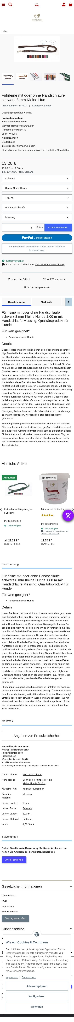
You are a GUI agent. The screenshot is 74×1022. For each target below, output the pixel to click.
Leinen (48, 105)
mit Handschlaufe (32, 774)
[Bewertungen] (47, 515)
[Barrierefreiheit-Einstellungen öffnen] (68, 515)
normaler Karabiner (33, 788)
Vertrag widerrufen (15, 918)
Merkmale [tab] (46, 302)
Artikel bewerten (14, 859)
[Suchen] (10, 4)
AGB (4, 900)
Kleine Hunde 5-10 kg (34, 783)
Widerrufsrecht (10, 911)
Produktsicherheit (12, 521)
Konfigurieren (37, 996)
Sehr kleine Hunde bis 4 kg (37, 779)
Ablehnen (37, 1006)
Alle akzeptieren (37, 986)
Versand (29, 171)
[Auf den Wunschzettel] (52, 44)
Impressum (12, 977)
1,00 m (26, 813)
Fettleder (27, 819)
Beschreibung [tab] (16, 302)
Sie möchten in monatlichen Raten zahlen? (37, 248)
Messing (27, 794)
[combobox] (37, 178)
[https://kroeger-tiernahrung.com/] (37, 17)
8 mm (26, 803)
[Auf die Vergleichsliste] (43, 44)
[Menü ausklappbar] (3, 4)
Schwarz (27, 808)
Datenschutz (29, 977)
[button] (63, 4)
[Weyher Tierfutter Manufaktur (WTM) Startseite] (37, 4)
